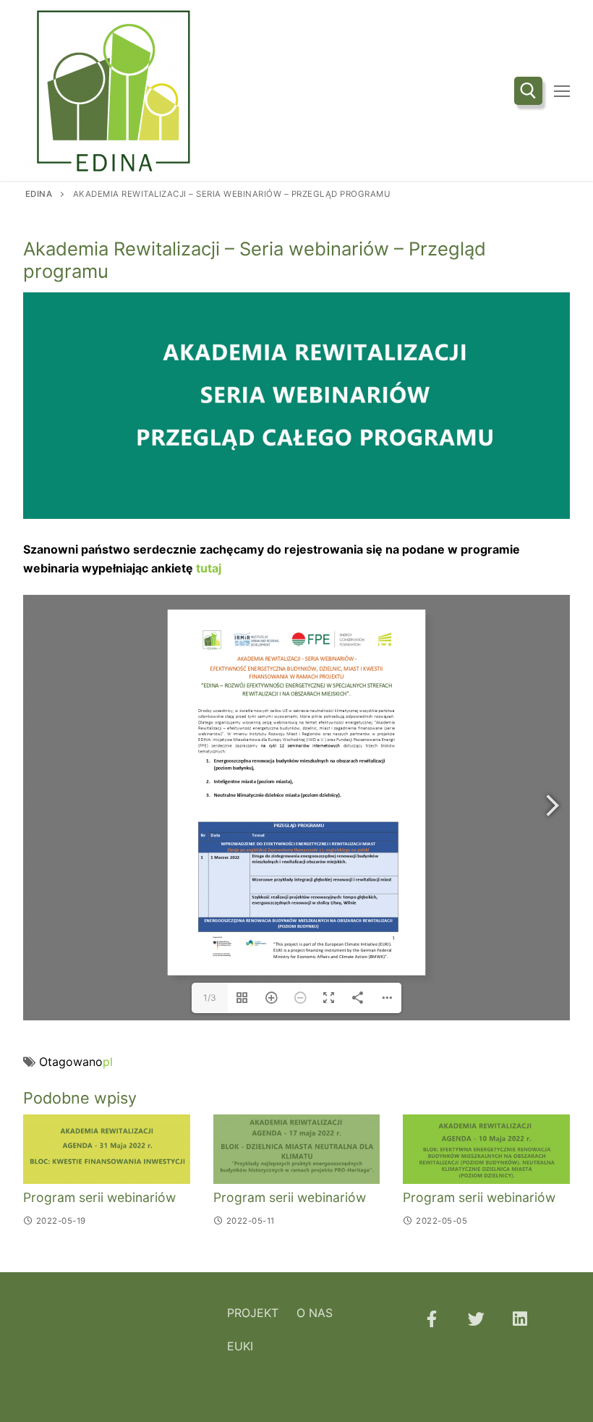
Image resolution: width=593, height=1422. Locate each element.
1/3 (209, 997)
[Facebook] (431, 1319)
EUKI (240, 1346)
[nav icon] (562, 90)
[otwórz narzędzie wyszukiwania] (528, 91)
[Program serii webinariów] (106, 1148)
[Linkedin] (520, 1319)
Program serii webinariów (99, 1197)
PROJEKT (252, 1312)
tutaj (207, 568)
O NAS (314, 1312)
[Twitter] (475, 1319)
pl (108, 1061)
